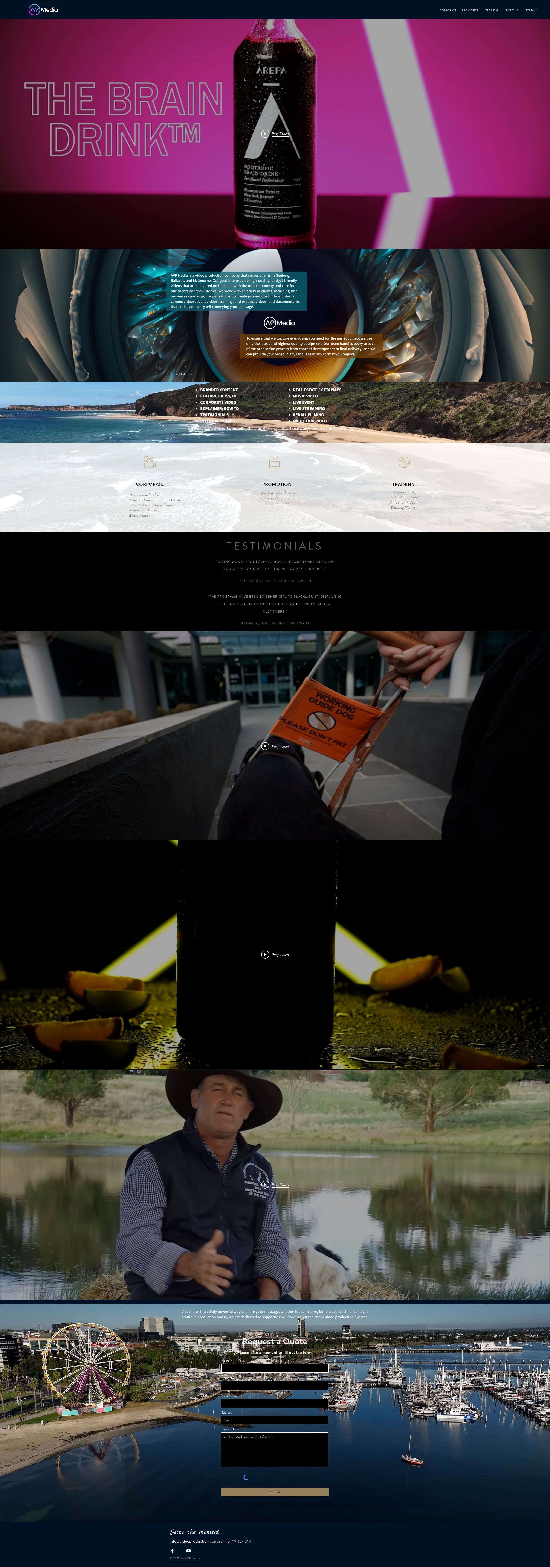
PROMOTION (277, 484)
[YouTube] (188, 1550)
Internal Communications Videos (156, 500)
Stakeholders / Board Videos (152, 505)
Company (227, 1377)
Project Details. (231, 1428)
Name (226, 1360)
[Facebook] (172, 1550)
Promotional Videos (145, 495)
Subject (226, 1412)
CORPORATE (150, 484)
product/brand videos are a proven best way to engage (276, 498)
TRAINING (403, 484)
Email (224, 1395)
